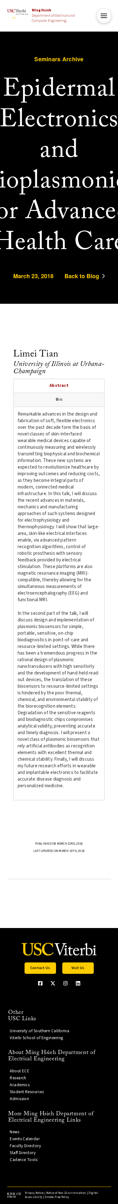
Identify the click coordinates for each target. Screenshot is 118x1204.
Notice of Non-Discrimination (66, 1193)
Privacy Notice (34, 1193)
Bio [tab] (59, 399)
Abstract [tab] (59, 385)
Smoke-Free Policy (57, 1197)
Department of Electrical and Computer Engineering (53, 16)
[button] (104, 16)
